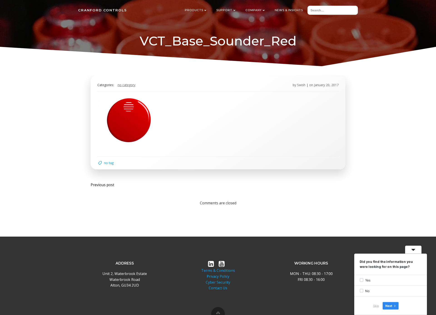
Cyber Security (218, 282)
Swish (301, 85)
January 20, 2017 (326, 85)
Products (194, 10)
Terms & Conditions (218, 270)
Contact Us (218, 287)
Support (224, 10)
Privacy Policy (218, 276)
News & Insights (289, 10)
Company (253, 10)
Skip (376, 306)
